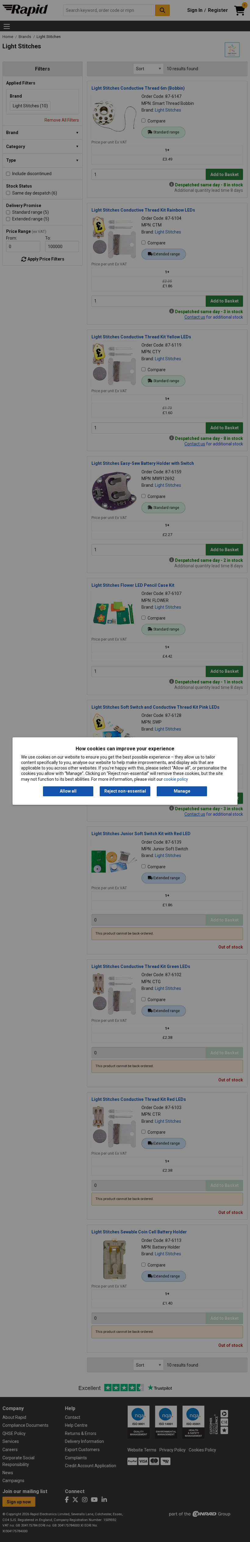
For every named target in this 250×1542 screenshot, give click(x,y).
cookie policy (176, 779)
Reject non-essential (125, 791)
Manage (182, 791)
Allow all (68, 791)
